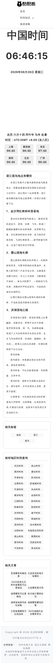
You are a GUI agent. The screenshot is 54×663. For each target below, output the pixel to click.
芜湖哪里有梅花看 (19, 574)
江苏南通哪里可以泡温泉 (19, 612)
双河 (35, 477)
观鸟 (27, 440)
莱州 (18, 542)
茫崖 (18, 489)
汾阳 (18, 530)
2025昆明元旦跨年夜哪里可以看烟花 (19, 585)
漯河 (18, 524)
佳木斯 (35, 524)
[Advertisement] (27, 103)
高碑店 (35, 542)
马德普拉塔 (36, 530)
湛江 (35, 435)
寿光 (35, 548)
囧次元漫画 (41, 644)
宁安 (18, 548)
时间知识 (25, 17)
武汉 (18, 465)
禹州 (18, 471)
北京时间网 (36, 632)
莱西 (35, 536)
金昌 (35, 495)
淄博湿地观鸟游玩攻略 (19, 603)
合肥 (18, 483)
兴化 (35, 489)
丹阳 (18, 518)
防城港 (35, 483)
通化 (35, 471)
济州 (18, 513)
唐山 (35, 465)
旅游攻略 (25, 23)
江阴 (18, 501)
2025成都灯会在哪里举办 (35, 612)
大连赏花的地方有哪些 (36, 574)
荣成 (35, 518)
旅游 (18, 435)
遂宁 (35, 513)
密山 (18, 536)
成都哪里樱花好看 (36, 603)
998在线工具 (26, 644)
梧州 (35, 501)
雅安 (18, 495)
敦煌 (35, 507)
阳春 (18, 507)
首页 (22, 11)
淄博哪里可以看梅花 (19, 595)
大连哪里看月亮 (36, 587)
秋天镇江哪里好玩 (36, 595)
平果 (18, 477)
